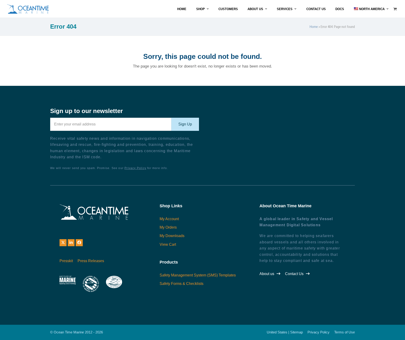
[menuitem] (371, 9)
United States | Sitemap (285, 332)
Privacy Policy (135, 168)
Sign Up (185, 124)
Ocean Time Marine (69, 332)
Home (314, 27)
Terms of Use (344, 332)
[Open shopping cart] (395, 9)
